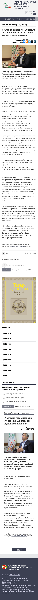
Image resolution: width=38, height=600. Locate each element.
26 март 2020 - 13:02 (27, 430)
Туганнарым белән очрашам (15, 394)
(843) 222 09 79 (14, 575)
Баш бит (5, 25)
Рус (34, 11)
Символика (9, 19)
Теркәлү (14, 270)
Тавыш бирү (8, 406)
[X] (32, 41)
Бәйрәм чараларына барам (15, 397)
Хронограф (20, 19)
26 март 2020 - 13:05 (16, 42)
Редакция (19, 40)
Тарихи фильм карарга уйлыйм (16, 401)
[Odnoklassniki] (27, 12)
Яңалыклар (23, 25)
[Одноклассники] (27, 41)
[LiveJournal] (35, 41)
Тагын (19, 550)
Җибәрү (6, 270)
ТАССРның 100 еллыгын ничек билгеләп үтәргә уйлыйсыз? (16, 388)
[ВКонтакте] (24, 41)
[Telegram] (29, 41)
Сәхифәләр (13, 25)
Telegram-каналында (17, 246)
